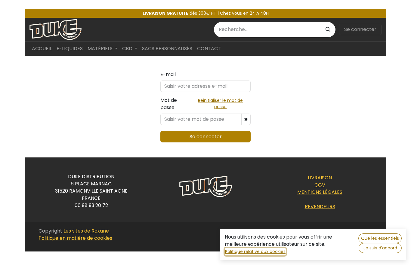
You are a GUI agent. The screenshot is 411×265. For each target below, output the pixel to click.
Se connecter (360, 29)
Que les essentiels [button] (380, 238)
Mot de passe (168, 104)
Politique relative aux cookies (255, 251)
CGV (319, 184)
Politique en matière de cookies (75, 238)
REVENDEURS (320, 206)
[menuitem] (41, 49)
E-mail (168, 74)
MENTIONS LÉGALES (319, 192)
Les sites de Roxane (86, 230)
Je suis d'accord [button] (380, 248)
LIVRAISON (320, 177)
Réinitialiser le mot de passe (220, 103)
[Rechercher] (327, 29)
